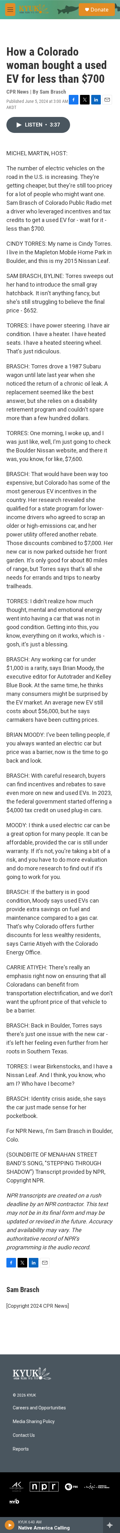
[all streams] (111, 1525)
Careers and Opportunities (39, 1408)
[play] (10, 1525)
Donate (99, 9)
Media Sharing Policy (34, 1421)
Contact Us (24, 1435)
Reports (21, 1449)
